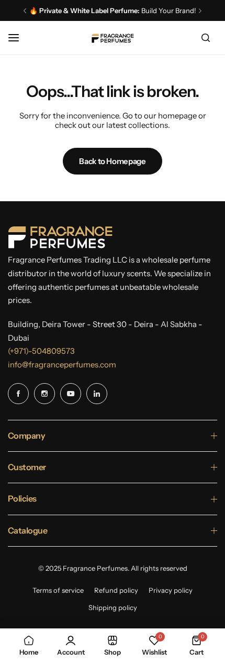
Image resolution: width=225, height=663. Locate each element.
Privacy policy (171, 590)
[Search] (205, 37)
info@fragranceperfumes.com (62, 364)
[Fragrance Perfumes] (112, 38)
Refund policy (116, 590)
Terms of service (58, 590)
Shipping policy (112, 607)
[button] (25, 10)
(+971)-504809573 (41, 351)
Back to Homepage (112, 161)
